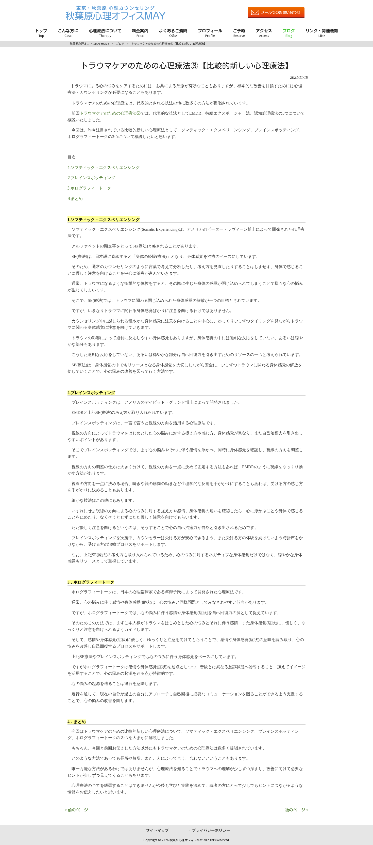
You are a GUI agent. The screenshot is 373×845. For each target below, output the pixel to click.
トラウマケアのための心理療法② (110, 113)
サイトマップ (157, 830)
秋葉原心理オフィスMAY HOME (89, 43)
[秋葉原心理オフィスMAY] (115, 19)
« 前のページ (76, 810)
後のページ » (296, 810)
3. (89, 188)
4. (75, 198)
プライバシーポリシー (211, 830)
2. (91, 177)
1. (103, 167)
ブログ (120, 43)
